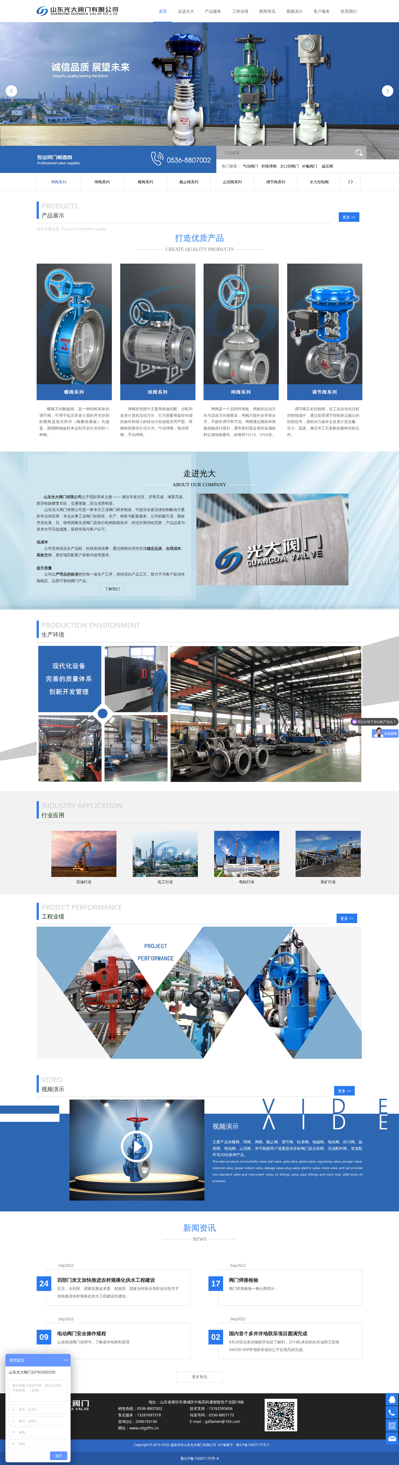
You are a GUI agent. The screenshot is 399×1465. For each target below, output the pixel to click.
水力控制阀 (319, 181)
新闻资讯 (267, 11)
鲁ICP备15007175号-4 (199, 1458)
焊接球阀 (269, 166)
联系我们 (349, 11)
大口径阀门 (289, 166)
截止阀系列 (188, 181)
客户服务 (322, 11)
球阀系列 (102, 181)
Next (388, 91)
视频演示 (294, 11)
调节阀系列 (275, 181)
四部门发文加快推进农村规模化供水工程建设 (106, 1280)
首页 (163, 11)
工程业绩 (240, 11)
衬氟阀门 (309, 166)
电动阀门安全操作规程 (81, 1333)
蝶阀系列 (145, 181)
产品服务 (213, 11)
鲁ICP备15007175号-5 (252, 1444)
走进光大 (186, 11)
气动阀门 (250, 166)
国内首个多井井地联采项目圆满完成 (268, 1333)
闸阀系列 (58, 181)
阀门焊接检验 (243, 1280)
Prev (11, 91)
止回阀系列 (232, 181)
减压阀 (327, 166)
